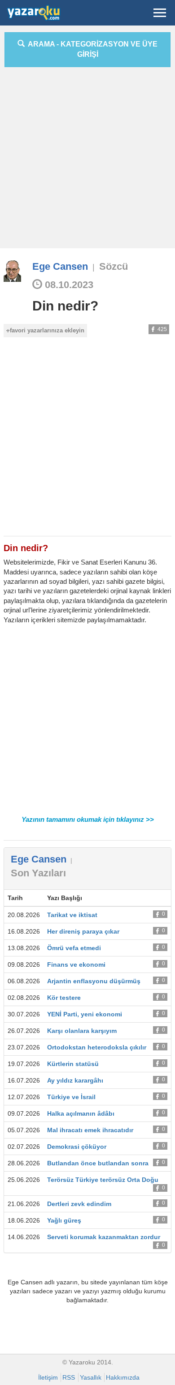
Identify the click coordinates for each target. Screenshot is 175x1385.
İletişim (48, 1377)
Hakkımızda (123, 1377)
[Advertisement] (87, 161)
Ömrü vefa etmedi (74, 948)
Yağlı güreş (64, 1220)
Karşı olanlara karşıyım (82, 1030)
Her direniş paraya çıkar (83, 931)
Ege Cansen (60, 266)
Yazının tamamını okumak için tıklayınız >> (88, 819)
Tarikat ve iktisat (72, 914)
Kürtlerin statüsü (73, 1063)
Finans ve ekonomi (76, 964)
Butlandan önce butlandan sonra (98, 1163)
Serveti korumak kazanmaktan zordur (103, 1237)
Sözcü (113, 266)
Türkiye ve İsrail (71, 1096)
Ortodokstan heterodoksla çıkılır (96, 1047)
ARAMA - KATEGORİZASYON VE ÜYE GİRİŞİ (91, 49)
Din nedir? (65, 305)
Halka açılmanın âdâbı (80, 1113)
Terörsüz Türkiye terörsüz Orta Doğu (102, 1179)
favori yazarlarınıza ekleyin (47, 330)
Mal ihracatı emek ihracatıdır (90, 1130)
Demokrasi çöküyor (76, 1146)
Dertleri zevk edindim (79, 1203)
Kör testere (64, 997)
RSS (68, 1377)
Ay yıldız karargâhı (75, 1080)
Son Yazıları (38, 873)
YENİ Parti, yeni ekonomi (84, 1014)
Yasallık (90, 1377)
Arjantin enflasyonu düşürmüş (93, 981)
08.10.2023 (67, 284)
